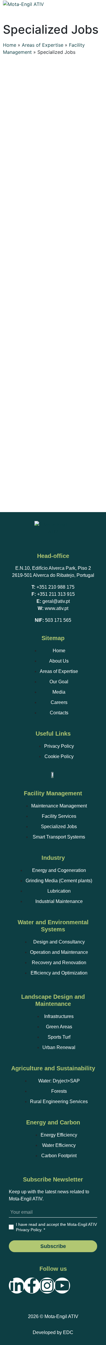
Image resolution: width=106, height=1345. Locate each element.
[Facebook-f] (32, 1286)
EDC (68, 1332)
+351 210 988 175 (55, 587)
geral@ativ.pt (56, 601)
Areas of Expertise (42, 45)
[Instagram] (47, 1286)
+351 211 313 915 (56, 594)
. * (56, 1227)
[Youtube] (62, 1286)
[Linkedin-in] (17, 1286)
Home (9, 45)
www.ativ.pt (56, 608)
